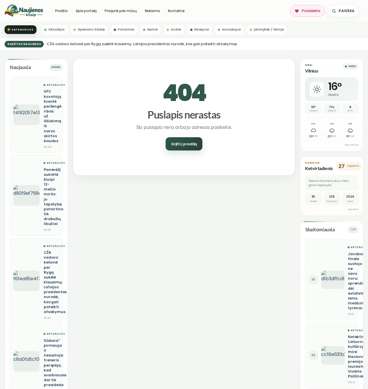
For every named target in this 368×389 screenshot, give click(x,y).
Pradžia (61, 10)
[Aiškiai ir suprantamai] (24, 11)
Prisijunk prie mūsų (121, 10)
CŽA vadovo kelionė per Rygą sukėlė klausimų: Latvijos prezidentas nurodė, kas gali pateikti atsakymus (142, 44)
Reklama (152, 10)
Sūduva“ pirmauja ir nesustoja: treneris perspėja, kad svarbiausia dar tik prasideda (55, 362)
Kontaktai (176, 10)
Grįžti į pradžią (184, 144)
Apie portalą (86, 10)
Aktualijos (56, 85)
